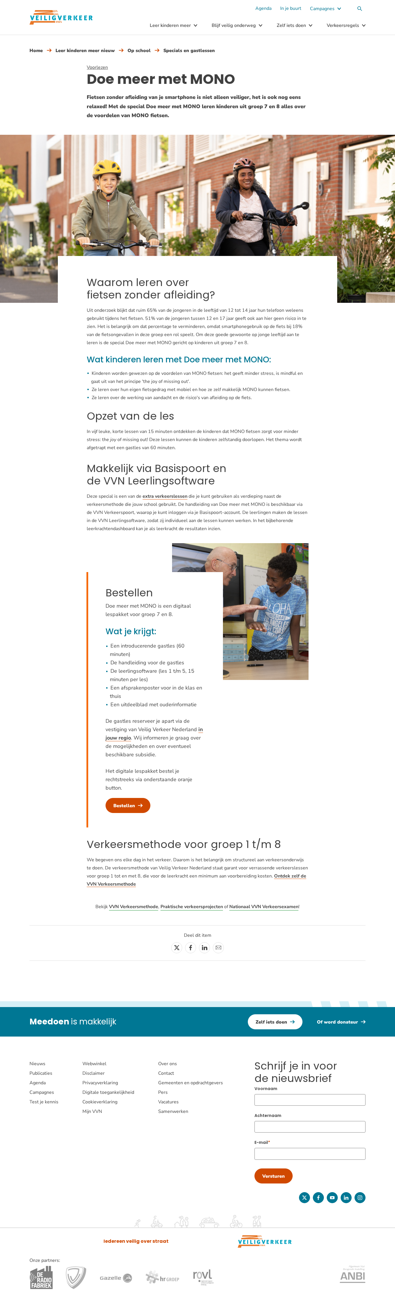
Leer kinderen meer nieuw (85, 50)
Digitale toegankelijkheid (108, 1092)
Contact (166, 1073)
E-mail (261, 1142)
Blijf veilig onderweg (234, 25)
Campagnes (322, 8)
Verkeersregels (343, 25)
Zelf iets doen (291, 25)
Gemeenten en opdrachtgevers (190, 1083)
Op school (139, 50)
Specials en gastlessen (189, 50)
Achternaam (267, 1115)
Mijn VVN (92, 1111)
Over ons (167, 1064)
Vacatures (168, 1102)
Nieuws (37, 1064)
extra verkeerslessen (165, 496)
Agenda (263, 8)
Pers (163, 1092)
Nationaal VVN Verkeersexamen (263, 907)
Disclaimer (93, 1073)
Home (36, 50)
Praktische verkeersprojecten (191, 907)
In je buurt (290, 8)
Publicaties (40, 1073)
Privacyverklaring (100, 1083)
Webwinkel (94, 1064)
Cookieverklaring (99, 1102)
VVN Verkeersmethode (133, 907)
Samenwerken (173, 1111)
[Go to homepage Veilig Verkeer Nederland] (61, 17)
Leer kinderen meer (170, 25)
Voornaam (265, 1089)
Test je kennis (43, 1102)
